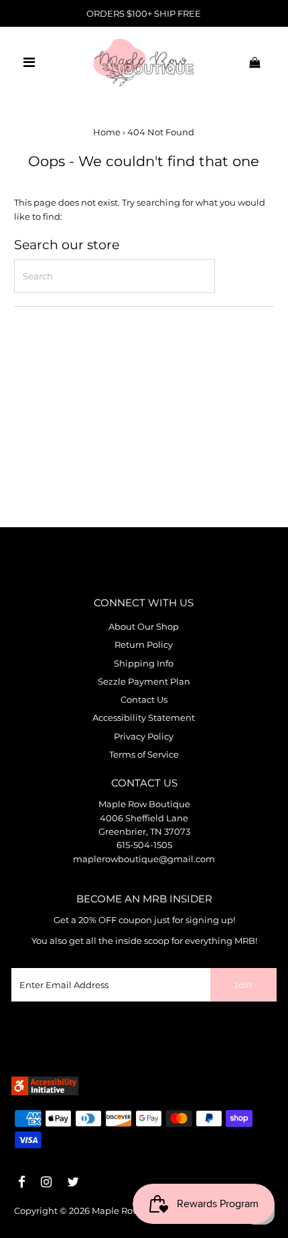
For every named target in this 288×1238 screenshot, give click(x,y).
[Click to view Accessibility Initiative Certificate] (44, 1092)
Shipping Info (143, 664)
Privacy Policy (143, 737)
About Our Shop (144, 627)
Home (107, 132)
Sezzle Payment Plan (144, 682)
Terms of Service (144, 755)
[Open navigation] (29, 62)
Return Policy (144, 645)
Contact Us (144, 700)
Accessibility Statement (143, 718)
